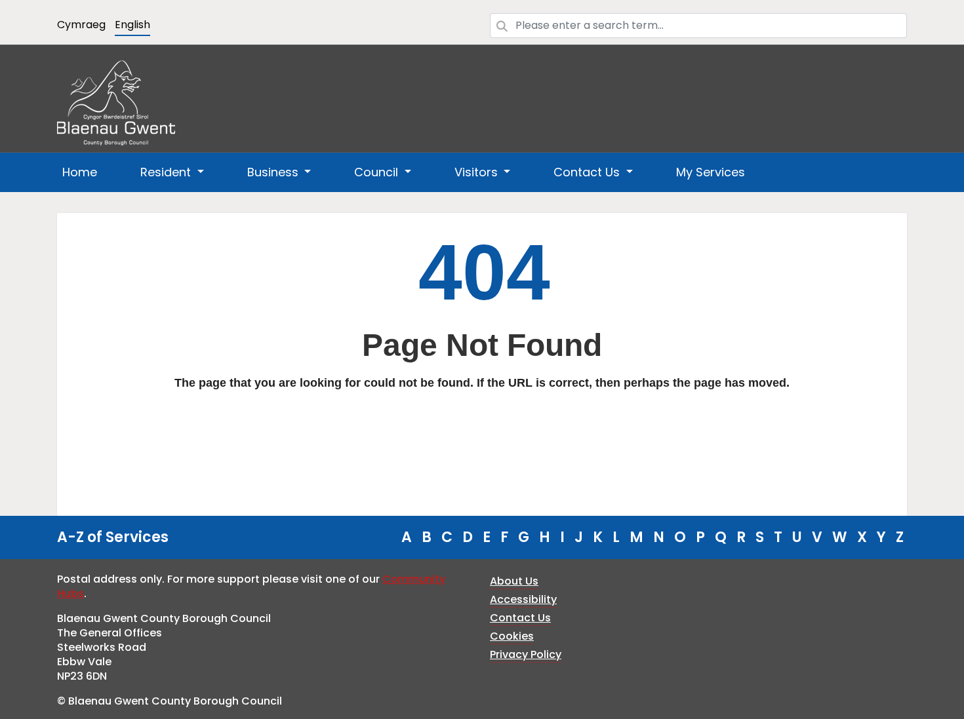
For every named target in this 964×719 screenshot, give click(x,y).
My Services (710, 172)
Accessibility (523, 599)
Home (79, 172)
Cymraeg (81, 24)
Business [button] (274, 172)
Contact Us (520, 617)
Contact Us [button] (588, 172)
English (132, 24)
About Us (514, 581)
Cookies (512, 636)
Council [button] (377, 172)
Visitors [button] (477, 172)
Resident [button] (167, 172)
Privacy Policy (525, 654)
